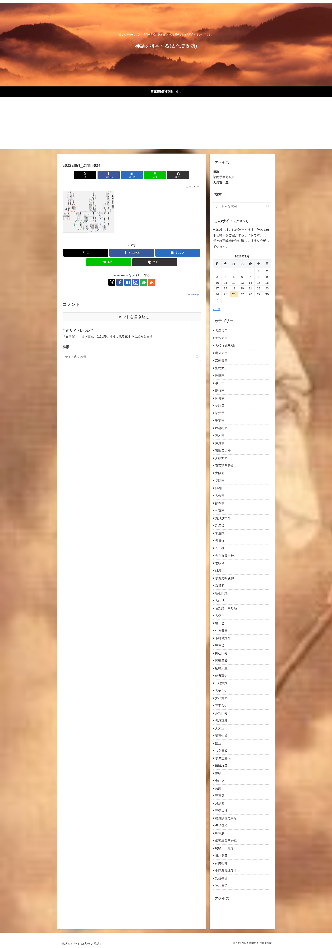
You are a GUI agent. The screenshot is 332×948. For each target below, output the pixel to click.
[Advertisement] (166, 125)
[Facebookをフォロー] (119, 282)
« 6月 (216, 309)
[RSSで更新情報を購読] (151, 282)
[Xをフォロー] (111, 282)
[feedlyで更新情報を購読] (143, 282)
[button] (178, 175)
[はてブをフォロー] (127, 282)
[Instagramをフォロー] (135, 282)
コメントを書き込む (132, 317)
